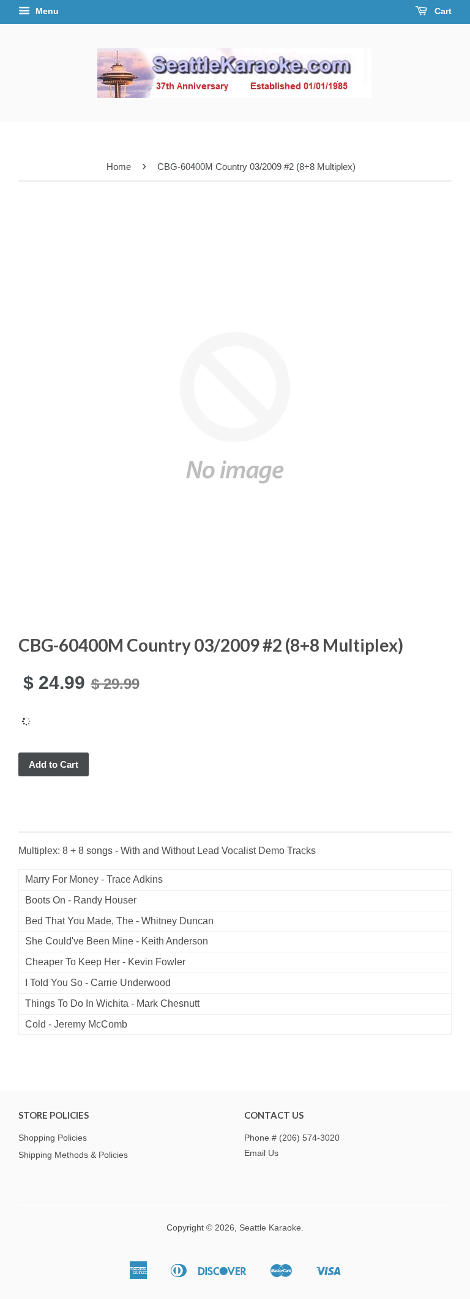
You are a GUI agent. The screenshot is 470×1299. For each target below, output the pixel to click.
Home (118, 166)
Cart (442, 11)
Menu (46, 11)
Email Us (261, 1153)
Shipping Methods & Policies (73, 1155)
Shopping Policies (52, 1138)
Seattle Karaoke (270, 1227)
